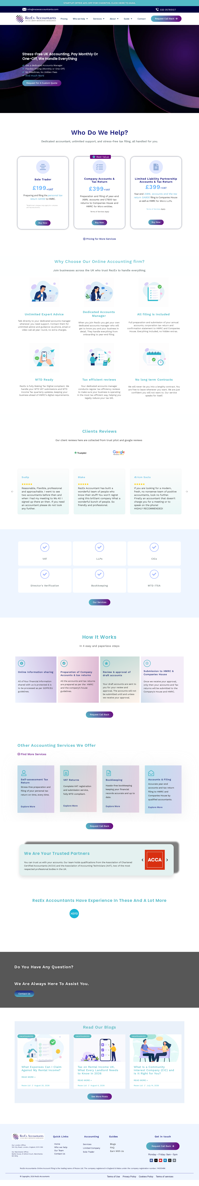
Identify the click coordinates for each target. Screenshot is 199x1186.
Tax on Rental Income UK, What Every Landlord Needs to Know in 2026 (98, 1070)
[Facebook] (151, 1160)
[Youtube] (160, 1160)
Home (57, 1144)
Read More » (28, 1077)
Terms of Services (153, 209)
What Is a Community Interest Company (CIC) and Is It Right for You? (154, 1070)
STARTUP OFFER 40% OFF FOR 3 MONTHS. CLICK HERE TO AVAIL (99, 3)
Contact (142, 18)
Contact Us (59, 1154)
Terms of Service (96, 212)
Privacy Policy (129, 1177)
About (113, 18)
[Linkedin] (165, 1160)
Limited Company (91, 1148)
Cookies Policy (146, 1177)
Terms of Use (113, 1177)
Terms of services (164, 1177)
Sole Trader (88, 1152)
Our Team (59, 1150)
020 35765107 (168, 9)
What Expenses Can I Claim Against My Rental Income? (42, 1068)
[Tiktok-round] (174, 1160)
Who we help (79, 18)
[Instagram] (169, 1160)
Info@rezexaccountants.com (42, 9)
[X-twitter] (156, 1160)
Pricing (64, 18)
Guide (126, 18)
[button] (12, 491)
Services (97, 18)
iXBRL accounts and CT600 (97, 199)
